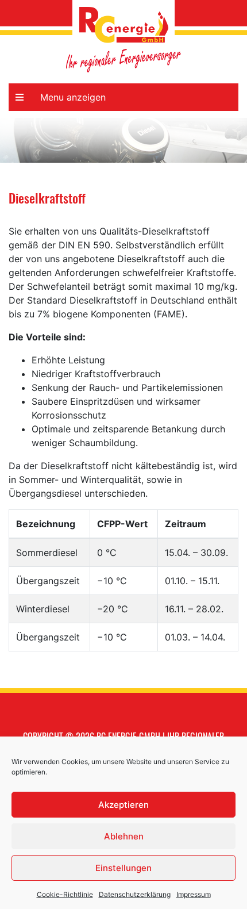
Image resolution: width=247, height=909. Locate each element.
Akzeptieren (123, 804)
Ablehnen (124, 836)
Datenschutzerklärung (135, 894)
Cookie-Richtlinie (65, 894)
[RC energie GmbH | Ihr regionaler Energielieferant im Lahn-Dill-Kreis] (123, 25)
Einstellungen (123, 867)
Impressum (193, 894)
